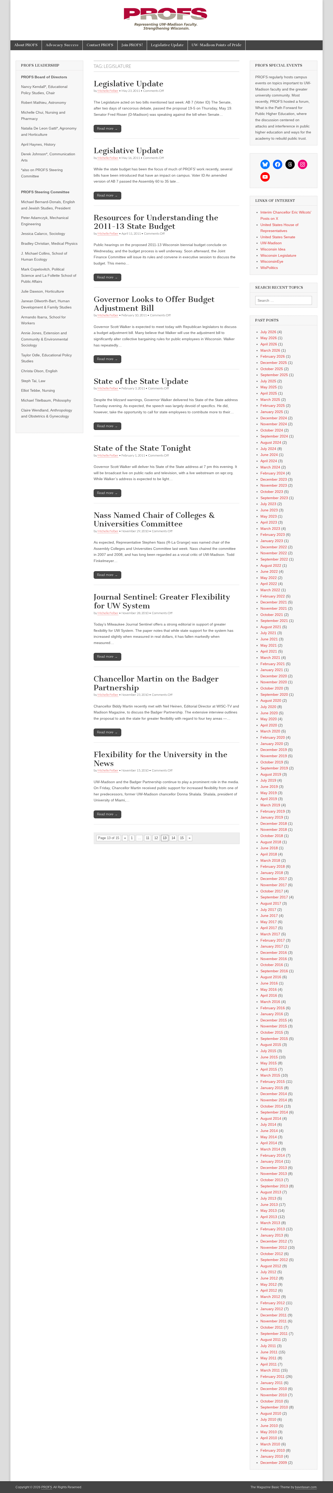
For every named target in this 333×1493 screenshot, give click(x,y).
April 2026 (268, 344)
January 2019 (271, 817)
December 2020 (273, 676)
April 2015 (268, 1069)
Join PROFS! (132, 45)
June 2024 (269, 455)
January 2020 (271, 744)
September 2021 (274, 621)
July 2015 (268, 1051)
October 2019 (271, 762)
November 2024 (273, 424)
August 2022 (270, 565)
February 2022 (272, 596)
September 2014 (274, 1112)
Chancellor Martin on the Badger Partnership (156, 683)
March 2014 (270, 1149)
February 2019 (272, 811)
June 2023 (269, 510)
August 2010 (270, 1413)
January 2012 (271, 1309)
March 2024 (270, 467)
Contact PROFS (100, 45)
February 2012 (272, 1303)
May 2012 (268, 1284)
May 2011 (268, 1358)
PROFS (46, 1487)
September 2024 (274, 436)
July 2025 (268, 381)
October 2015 (271, 1032)
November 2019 (273, 756)
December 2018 (273, 823)
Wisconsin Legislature (278, 255)
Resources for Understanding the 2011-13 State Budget (156, 222)
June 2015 (269, 1057)
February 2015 (272, 1081)
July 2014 (268, 1124)
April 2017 (268, 928)
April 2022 (268, 584)
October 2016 (271, 965)
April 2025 (268, 393)
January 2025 (271, 412)
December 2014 (273, 1094)
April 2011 (268, 1364)
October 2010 (271, 1401)
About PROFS (26, 45)
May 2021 (268, 645)
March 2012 (270, 1297)
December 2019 (273, 750)
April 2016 (268, 995)
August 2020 (270, 700)
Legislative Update (167, 45)
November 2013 (273, 1174)
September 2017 (274, 897)
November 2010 (273, 1395)
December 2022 (273, 547)
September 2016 (274, 971)
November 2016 (273, 959)
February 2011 (272, 1376)
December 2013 (273, 1168)
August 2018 (270, 842)
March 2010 (270, 1444)
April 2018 (268, 854)
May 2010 (268, 1432)
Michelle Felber (108, 91)
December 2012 (273, 1241)
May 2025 (268, 387)
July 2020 (268, 707)
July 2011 (268, 1346)
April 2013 (268, 1217)
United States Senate (277, 237)
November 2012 (273, 1247)
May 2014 (268, 1137)
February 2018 (272, 866)
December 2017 (273, 879)
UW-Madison (271, 243)
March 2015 (270, 1075)
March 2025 (270, 399)
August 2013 (270, 1192)
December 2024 (273, 418)
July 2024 (268, 449)
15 (182, 838)
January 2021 (271, 670)
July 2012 (268, 1272)
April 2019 (268, 799)
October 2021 (271, 615)
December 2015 (273, 1020)
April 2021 (268, 651)
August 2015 (270, 1044)
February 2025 (272, 405)
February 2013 (272, 1229)
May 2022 (268, 578)
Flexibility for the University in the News (160, 759)
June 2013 (269, 1204)
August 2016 (270, 977)
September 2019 (274, 768)
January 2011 (271, 1383)
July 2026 (268, 332)
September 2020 (274, 694)
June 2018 (269, 848)
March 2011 (270, 1370)
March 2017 (270, 934)
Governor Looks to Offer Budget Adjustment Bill (154, 304)
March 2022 (270, 590)
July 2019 (268, 780)
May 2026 (268, 338)
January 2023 (271, 541)
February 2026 (272, 356)
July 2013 (268, 1198)
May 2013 (268, 1210)
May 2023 (268, 516)
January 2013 (271, 1235)
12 (156, 838)
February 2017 (272, 940)
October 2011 (271, 1327)
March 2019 (270, 805)
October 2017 (271, 891)
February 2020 (272, 737)
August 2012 (270, 1266)
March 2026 (270, 350)
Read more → (107, 129)
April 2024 (268, 461)
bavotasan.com (306, 1487)
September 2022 (274, 559)
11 (147, 838)
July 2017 (268, 910)
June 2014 (269, 1131)
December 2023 (273, 479)
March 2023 (270, 528)
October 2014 (271, 1106)
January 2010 (271, 1456)
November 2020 (273, 682)
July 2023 (268, 504)
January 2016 (271, 1014)
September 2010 (274, 1407)
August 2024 (270, 442)
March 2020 (270, 731)
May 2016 (268, 989)
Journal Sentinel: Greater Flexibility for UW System (162, 601)
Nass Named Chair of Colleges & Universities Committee (154, 520)
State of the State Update (141, 381)
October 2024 (271, 430)
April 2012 (268, 1290)
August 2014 (270, 1118)
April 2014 (268, 1143)
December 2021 (273, 602)
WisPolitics (269, 268)
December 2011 (273, 1315)
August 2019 (270, 774)
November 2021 (273, 608)
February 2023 (272, 534)
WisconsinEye (271, 261)
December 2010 (273, 1389)
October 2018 (271, 836)
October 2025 (271, 369)
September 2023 (274, 498)
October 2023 (271, 492)
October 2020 (271, 688)
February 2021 (272, 664)
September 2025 (274, 375)
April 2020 (268, 725)
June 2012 (269, 1278)
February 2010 (272, 1450)
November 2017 (273, 885)
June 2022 (269, 571)
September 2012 (274, 1260)
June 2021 (269, 639)
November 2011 (273, 1321)
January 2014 (271, 1161)
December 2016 (273, 952)
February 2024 (272, 473)
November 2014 (273, 1100)
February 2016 (272, 1008)
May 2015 (268, 1063)
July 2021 (268, 633)
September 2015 (274, 1039)
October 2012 (271, 1254)
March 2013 (270, 1223)
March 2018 (270, 860)
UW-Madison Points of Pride (216, 45)
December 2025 (273, 363)
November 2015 (273, 1026)
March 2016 (270, 1002)
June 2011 (269, 1352)
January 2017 (271, 946)
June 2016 (269, 983)
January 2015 (271, 1088)
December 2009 (273, 1462)
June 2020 (269, 713)
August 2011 (270, 1339)
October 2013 (271, 1180)
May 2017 (268, 922)
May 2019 (268, 793)
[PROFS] (166, 16)
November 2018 (273, 829)
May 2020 (268, 719)
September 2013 (274, 1186)
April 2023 (268, 522)
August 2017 (270, 903)
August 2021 (270, 627)
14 (173, 838)
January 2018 (271, 873)
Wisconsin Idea (272, 249)
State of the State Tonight (142, 448)
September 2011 (274, 1333)
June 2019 (269, 786)
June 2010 (269, 1426)
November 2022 (273, 553)
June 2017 (269, 915)
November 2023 (273, 485)
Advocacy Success (62, 45)
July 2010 (268, 1419)
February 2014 (272, 1155)
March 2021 (270, 657)
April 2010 (268, 1438)
